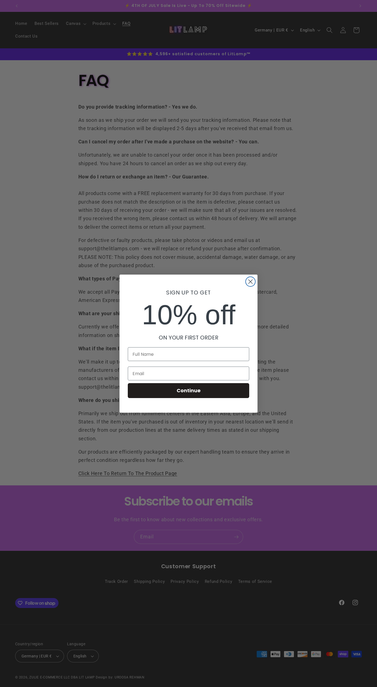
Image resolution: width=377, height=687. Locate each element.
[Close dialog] (250, 281)
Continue (189, 390)
